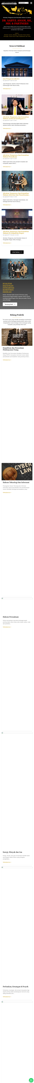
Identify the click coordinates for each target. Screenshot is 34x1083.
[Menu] (31, 3)
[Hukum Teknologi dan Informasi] (17, 471)
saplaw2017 (7, 80)
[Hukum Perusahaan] (17, 606)
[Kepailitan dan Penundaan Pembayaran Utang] (17, 337)
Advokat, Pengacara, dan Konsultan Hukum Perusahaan (16, 156)
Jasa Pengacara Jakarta (11, 79)
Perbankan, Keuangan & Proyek (15, 987)
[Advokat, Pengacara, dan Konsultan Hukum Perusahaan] (17, 142)
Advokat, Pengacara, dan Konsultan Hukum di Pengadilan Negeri (16, 232)
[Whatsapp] (31, 1080)
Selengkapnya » (7, 88)
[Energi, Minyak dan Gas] (17, 791)
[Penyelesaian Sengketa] (17, 1059)
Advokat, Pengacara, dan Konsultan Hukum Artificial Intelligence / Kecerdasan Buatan (16, 118)
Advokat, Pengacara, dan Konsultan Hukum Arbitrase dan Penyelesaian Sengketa (16, 195)
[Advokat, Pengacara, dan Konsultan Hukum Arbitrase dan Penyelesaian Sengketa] (17, 181)
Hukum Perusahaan (11, 617)
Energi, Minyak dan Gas (12, 852)
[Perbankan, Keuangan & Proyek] (17, 925)
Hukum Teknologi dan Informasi (16, 482)
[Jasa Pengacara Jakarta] (17, 66)
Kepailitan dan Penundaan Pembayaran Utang (13, 349)
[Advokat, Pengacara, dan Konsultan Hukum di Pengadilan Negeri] (17, 219)
